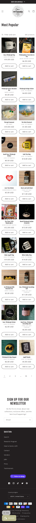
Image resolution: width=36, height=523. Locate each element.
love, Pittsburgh (16, 510)
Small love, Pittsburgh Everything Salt (27, 323)
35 (26, 376)
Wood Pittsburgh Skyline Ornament (27, 222)
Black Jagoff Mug (9, 255)
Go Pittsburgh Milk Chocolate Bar (9, 287)
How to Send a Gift (11, 446)
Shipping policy (24, 516)
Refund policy (16, 513)
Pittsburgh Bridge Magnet (9, 357)
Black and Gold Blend (27, 188)
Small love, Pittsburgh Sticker (9, 155)
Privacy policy (26, 513)
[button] (2, 11)
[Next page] (31, 376)
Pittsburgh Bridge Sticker (27, 88)
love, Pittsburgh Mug (9, 55)
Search (6, 437)
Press (6, 464)
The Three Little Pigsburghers (9, 222)
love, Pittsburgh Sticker (9, 322)
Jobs (5, 459)
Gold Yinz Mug (26, 154)
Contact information (19, 519)
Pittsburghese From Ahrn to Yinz (26, 55)
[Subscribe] (30, 420)
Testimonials (8, 468)
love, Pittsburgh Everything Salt (26, 287)
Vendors (7, 455)
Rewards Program (10, 441)
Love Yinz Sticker (9, 188)
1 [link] (4, 376)
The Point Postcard (27, 122)
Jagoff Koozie (26, 357)
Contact (7, 450)
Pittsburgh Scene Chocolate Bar (9, 89)
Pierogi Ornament (9, 122)
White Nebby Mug (27, 255)
